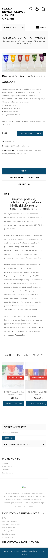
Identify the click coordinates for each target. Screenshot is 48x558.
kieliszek (19, 150)
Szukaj (8, 438)
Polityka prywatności (11, 524)
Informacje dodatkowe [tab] (24, 177)
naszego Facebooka (15, 335)
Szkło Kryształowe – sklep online (13, 13)
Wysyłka (5, 470)
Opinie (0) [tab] (24, 184)
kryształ (37, 150)
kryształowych (10, 276)
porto (4, 154)
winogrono (21, 154)
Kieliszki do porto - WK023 (44, 79)
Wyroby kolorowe (26, 41)
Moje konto (7, 466)
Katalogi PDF (8, 531)
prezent (11, 154)
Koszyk (5, 463)
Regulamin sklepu (10, 521)
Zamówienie (7, 473)
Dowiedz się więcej (15, 404)
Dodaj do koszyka (30, 133)
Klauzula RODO (9, 528)
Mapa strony (7, 537)
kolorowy (28, 150)
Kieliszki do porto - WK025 (41, 79)
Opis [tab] (24, 171)
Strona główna (9, 41)
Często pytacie (8, 534)
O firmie (5, 518)
